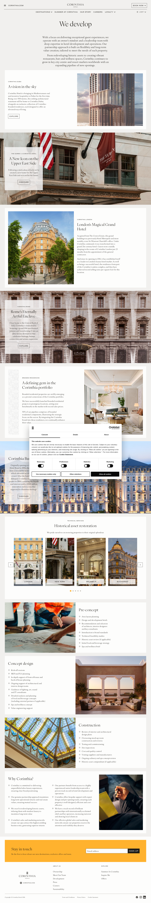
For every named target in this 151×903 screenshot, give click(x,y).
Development (58, 878)
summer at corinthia (66, 12)
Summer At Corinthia (110, 871)
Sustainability (58, 889)
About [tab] (106, 435)
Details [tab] (75, 435)
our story (85, 12)
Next (140, 565)
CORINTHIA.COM (16, 5)
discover (24, 182)
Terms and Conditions (68, 897)
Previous (10, 565)
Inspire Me (105, 875)
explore (13, 116)
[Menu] (5, 5)
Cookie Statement (66, 454)
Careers (97, 12)
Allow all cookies (105, 474)
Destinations (43, 12)
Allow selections (75, 474)
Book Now (138, 5)
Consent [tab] (45, 435)
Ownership (57, 871)
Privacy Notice (81, 897)
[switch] (64, 465)
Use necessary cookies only (46, 474)
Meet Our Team (59, 875)
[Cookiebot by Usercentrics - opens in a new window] (110, 427)
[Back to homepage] (75, 5)
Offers (104, 878)
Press (55, 882)
